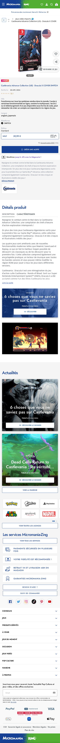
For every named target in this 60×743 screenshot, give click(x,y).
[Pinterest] (42, 601)
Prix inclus (48, 143)
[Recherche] (51, 5)
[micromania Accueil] (17, 4)
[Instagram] (26, 601)
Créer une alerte (31, 149)
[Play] (30, 338)
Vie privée (51, 727)
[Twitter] (18, 601)
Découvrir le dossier (31, 425)
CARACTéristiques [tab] (26, 214)
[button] (30, 611)
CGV (5, 727)
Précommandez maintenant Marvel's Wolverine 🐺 (30, 12)
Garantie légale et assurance (19, 727)
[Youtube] (50, 601)
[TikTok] (34, 601)
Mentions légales (39, 727)
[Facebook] (10, 601)
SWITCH (7, 123)
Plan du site (29, 730)
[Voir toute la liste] (41, 4)
